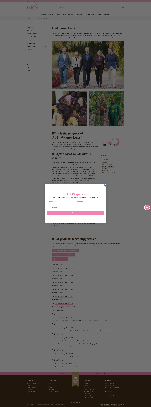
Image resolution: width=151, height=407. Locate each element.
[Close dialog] (104, 186)
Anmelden (75, 213)
